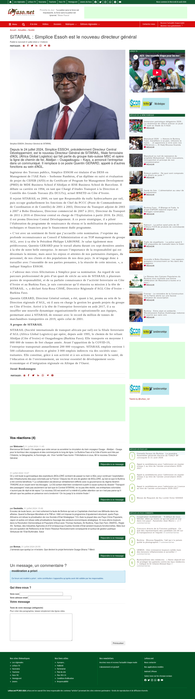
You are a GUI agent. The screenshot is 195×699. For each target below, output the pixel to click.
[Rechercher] (23, 24)
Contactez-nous (149, 24)
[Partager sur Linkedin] (36, 45)
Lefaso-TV (32, 2)
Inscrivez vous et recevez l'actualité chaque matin (118, 662)
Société (31, 30)
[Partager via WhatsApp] (41, 45)
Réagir (150, 128)
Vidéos (45, 24)
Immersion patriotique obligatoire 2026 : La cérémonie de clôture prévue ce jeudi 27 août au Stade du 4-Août (163, 123)
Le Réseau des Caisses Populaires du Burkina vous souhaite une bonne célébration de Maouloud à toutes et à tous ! (162, 279)
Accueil (13, 30)
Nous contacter (150, 662)
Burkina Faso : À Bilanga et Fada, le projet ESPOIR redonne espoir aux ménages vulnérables (161, 210)
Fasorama (42, 2)
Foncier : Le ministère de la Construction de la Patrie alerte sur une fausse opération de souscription (163, 296)
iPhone (154, 671)
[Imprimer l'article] (49, 45)
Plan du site (61, 672)
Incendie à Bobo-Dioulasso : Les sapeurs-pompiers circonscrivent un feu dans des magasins (164, 261)
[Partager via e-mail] (24, 45)
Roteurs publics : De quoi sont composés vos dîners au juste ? (163, 174)
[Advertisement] (135, 13)
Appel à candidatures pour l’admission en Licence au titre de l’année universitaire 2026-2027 (161, 487)
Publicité (60, 666)
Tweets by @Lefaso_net (139, 398)
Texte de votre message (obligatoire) (26, 607)
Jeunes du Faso (86, 2)
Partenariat (61, 669)
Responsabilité (62, 681)
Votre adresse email (19, 597)
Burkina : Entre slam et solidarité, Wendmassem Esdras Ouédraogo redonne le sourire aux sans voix (164, 313)
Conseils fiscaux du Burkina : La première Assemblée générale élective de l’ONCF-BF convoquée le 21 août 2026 (158, 455)
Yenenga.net (72, 2)
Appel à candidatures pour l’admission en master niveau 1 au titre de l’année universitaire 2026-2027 (160, 466)
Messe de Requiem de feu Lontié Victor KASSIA (160, 498)
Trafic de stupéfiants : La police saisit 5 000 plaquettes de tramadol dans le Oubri (164, 243)
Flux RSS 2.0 (61, 675)
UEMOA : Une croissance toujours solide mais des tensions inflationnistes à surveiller (159, 551)
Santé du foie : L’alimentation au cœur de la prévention (164, 191)
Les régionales (19, 2)
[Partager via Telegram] (45, 45)
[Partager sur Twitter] (32, 45)
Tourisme (52, 2)
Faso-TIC (62, 2)
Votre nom (14, 594)
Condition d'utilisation (65, 678)
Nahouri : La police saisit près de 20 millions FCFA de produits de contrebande (164, 226)
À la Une (33, 24)
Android (147, 671)
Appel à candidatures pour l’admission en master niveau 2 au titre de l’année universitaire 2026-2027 (160, 477)
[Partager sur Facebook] (28, 45)
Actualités (22, 30)
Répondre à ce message (112, 464)
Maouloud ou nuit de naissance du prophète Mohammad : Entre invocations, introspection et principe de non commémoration (164, 159)
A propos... (61, 662)
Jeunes (14, 681)
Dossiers (57, 24)
